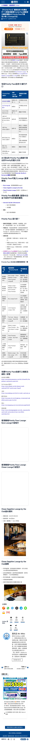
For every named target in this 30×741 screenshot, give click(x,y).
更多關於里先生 (17, 660)
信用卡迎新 (15, 712)
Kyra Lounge (20, 73)
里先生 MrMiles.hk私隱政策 (15, 733)
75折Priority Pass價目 (22, 255)
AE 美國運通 (4, 5)
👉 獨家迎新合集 (8, 28)
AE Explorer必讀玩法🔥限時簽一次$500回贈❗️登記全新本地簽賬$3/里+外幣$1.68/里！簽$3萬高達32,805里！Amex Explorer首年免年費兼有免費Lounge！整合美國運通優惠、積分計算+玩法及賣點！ (15, 705)
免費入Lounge (15, 60)
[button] (1, 697)
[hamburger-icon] (3, 2)
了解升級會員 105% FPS (20, 29)
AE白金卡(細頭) (6, 101)
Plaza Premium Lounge (20, 71)
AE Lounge (14, 75)
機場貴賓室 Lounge (14, 5)
